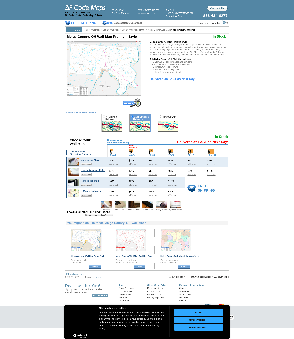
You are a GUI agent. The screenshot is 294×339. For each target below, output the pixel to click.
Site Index (183, 297)
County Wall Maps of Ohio (134, 30)
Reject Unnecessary (199, 327)
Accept (198, 312)
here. (98, 277)
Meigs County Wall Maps (159, 30)
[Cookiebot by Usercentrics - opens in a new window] (80, 336)
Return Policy (185, 294)
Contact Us (217, 8)
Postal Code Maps (126, 288)
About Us (203, 22)
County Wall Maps (111, 30)
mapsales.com (153, 291)
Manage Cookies (197, 320)
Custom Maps (125, 294)
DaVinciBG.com (154, 294)
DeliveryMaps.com (155, 297)
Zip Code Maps (125, 291)
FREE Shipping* (175, 277)
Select (95, 267)
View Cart (217, 22)
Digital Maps (124, 300)
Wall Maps (95, 30)
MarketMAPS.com (155, 288)
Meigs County (88, 256)
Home (85, 30)
